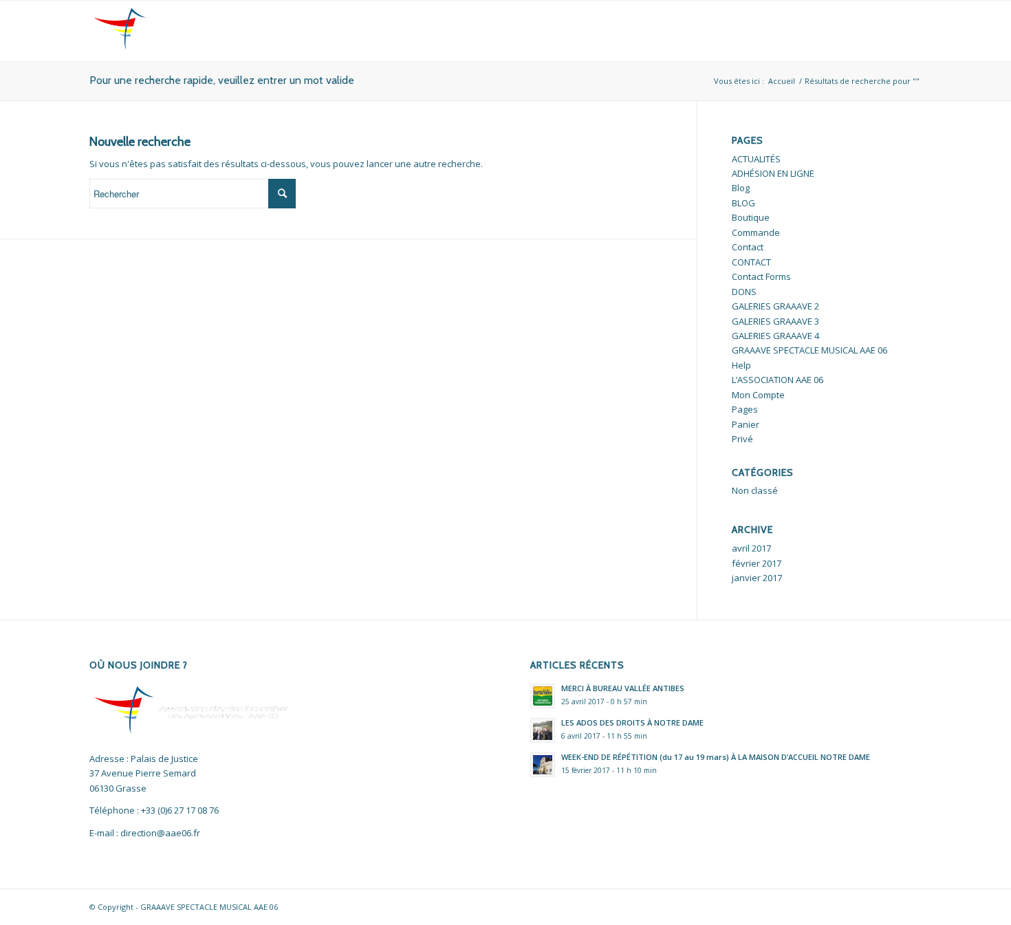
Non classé (755, 490)
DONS (744, 291)
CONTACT (751, 262)
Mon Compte (758, 395)
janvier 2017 (757, 578)
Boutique (751, 217)
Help (741, 365)
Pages (745, 409)
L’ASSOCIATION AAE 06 (777, 379)
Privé (742, 439)
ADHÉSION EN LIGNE (773, 173)
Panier (745, 424)
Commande (756, 232)
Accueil (781, 81)
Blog (741, 188)
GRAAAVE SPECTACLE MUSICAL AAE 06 (809, 350)
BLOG (743, 203)
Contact (747, 247)
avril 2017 (751, 548)
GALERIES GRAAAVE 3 (775, 321)
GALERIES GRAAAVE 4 (775, 335)
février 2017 (756, 563)
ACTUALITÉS (756, 159)
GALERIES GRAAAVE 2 (775, 306)
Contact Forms (761, 276)
